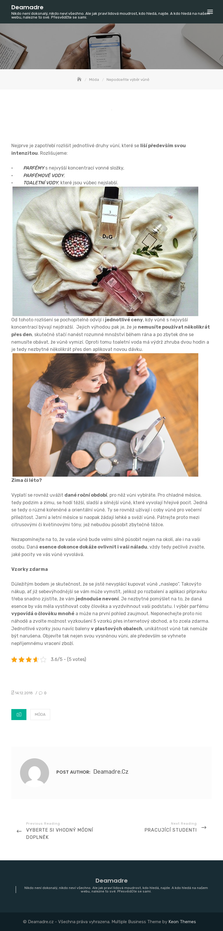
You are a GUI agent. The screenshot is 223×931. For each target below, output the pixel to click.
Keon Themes (182, 921)
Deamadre (27, 7)
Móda (40, 714)
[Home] (80, 79)
